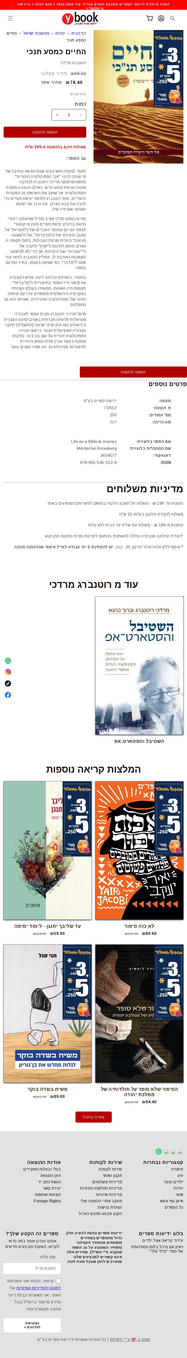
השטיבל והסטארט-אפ (139, 741)
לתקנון (55, 1288)
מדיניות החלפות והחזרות (101, 1188)
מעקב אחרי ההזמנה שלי (101, 1201)
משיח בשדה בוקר (47, 1089)
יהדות (60, 33)
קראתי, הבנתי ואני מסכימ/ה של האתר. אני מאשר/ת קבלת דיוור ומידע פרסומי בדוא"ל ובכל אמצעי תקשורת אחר (34, 1295)
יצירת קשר (52, 1188)
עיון (180, 1176)
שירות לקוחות (110, 1169)
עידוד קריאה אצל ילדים (162, 1240)
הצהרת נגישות (110, 1207)
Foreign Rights (47, 1201)
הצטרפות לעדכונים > (32, 1325)
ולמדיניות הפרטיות (32, 1288)
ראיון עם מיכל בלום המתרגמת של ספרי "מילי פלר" (157, 1249)
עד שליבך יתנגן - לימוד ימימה (47, 926)
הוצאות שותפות (48, 1195)
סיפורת (177, 1169)
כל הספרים (174, 1207)
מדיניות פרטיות (109, 1195)
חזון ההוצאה (50, 1176)
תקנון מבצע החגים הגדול (100, 1214)
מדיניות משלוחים (107, 1182)
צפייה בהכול (93, 1117)
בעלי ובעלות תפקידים (42, 1169)
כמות (80, 104)
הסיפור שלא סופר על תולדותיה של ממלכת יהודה (139, 1092)
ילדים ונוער (173, 1182)
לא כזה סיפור (139, 926)
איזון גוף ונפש (171, 1201)
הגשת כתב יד (49, 1182)
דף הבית (79, 33)
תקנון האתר (112, 1176)
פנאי (179, 1195)
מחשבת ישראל (36, 33)
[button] (10, 18)
